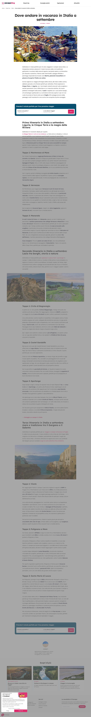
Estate (48, 23)
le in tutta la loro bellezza (34, 134)
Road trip (26, 3)
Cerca (71, 111)
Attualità (76, 3)
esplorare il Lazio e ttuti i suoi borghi (52, 258)
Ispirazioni (60, 3)
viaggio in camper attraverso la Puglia (56, 432)
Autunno (42, 23)
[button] (2, 714)
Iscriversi (82, 706)
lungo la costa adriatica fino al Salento (52, 441)
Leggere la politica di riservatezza (8, 706)
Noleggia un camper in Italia (33, 417)
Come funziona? (42, 703)
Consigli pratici (45, 3)
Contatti (40, 707)
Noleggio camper (43, 702)
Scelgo (7, 710)
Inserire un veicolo (43, 705)
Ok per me (21, 710)
